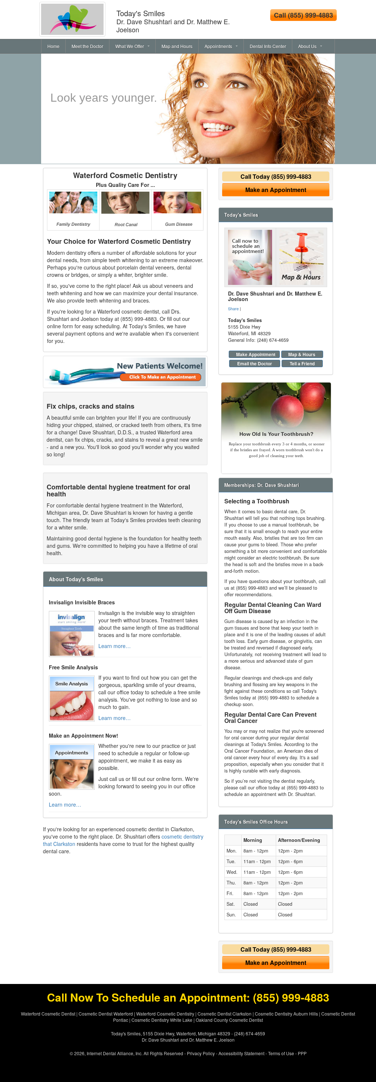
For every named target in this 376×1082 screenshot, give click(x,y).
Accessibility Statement (241, 1053)
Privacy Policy (201, 1053)
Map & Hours (301, 354)
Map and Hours (177, 46)
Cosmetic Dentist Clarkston (225, 1013)
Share (233, 308)
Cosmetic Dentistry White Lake (161, 1020)
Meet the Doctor (87, 46)
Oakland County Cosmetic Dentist (229, 1020)
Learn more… (114, 645)
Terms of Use (281, 1053)
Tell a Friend (302, 363)
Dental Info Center (268, 46)
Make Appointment (255, 354)
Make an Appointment (275, 189)
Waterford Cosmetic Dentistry (125, 175)
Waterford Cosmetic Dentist (48, 1013)
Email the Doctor (254, 363)
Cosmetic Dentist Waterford (106, 1013)
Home (53, 46)
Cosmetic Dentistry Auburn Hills (286, 1013)
